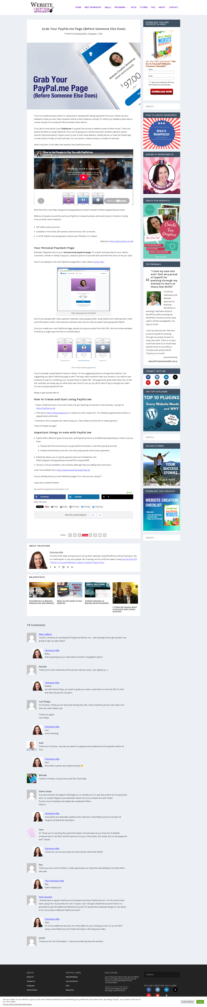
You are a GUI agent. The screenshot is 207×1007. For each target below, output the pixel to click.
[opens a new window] (51, 567)
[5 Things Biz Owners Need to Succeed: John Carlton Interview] (125, 593)
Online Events (32, 990)
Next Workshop (93, 7)
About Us (30, 977)
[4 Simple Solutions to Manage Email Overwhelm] (97, 589)
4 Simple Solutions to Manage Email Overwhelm (97, 602)
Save (85, 535)
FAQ (153, 7)
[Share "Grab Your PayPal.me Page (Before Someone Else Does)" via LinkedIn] (90, 535)
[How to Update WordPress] (161, 133)
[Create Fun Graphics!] (161, 231)
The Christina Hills (54, 880)
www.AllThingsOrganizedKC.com (162, 361)
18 (100, 33)
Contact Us (31, 981)
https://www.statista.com (120, 241)
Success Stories (72, 981)
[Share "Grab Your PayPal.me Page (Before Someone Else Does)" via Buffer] (95, 535)
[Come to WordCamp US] (161, 193)
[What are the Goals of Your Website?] (69, 589)
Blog (133, 7)
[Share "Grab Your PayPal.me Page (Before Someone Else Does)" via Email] (100, 535)
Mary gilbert (45, 634)
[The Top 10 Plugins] (161, 412)
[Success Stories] (161, 467)
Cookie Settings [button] (187, 1002)
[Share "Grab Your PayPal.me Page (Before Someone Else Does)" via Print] (104, 535)
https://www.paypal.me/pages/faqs (72, 470)
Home (78, 7)
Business (92, 33)
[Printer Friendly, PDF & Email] (129, 492)
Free (107, 7)
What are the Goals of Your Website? (69, 602)
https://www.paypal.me (57, 413)
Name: (151, 69)
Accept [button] (200, 1002)
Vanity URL (99, 262)
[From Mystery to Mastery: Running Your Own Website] (42, 589)
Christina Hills (80, 33)
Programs (120, 7)
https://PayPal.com (44, 408)
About (162, 7)
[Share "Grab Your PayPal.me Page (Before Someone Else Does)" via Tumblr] (79, 535)
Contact (173, 7)
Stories (144, 7)
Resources (70, 990)
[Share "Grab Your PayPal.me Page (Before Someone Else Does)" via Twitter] (74, 535)
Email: (151, 76)
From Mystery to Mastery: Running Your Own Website (41, 602)
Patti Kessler (45, 897)
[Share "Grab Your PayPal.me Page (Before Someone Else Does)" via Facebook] (70, 535)
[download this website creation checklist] (161, 530)
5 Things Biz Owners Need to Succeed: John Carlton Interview (125, 609)
